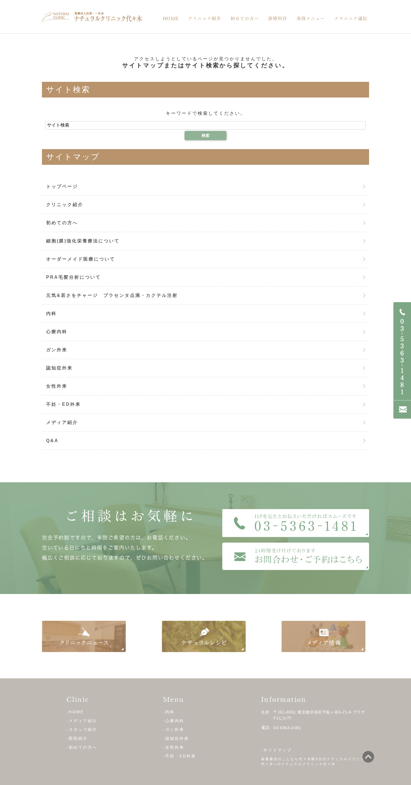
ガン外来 (56, 349)
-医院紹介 (77, 738)
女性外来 (56, 386)
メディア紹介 (62, 422)
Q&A (52, 440)
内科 (51, 313)
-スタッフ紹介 (82, 729)
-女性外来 (173, 747)
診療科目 (277, 18)
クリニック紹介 (204, 18)
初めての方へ (244, 18)
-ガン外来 (173, 729)
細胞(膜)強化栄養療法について (83, 240)
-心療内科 (173, 721)
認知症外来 (59, 368)
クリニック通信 (350, 18)
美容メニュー (310, 18)
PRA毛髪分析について (73, 277)
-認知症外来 (176, 738)
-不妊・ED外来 (179, 756)
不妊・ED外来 (63, 404)
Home (171, 18)
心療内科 (56, 331)
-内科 (169, 712)
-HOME (75, 712)
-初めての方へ (82, 747)
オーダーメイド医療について (80, 259)
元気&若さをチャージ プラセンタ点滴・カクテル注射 (112, 295)
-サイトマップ (276, 750)
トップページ (62, 186)
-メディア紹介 (82, 721)
